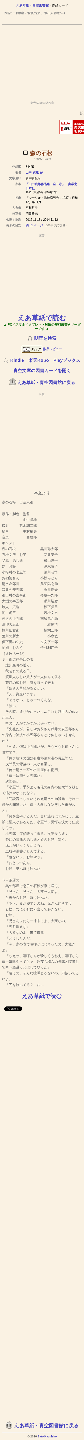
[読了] (25, 152)
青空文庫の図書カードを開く (42, 370)
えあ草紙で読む (42, 317)
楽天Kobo (38, 360)
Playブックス (66, 360)
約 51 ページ (34, 225)
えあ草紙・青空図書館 (32, 5)
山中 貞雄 (32, 172)
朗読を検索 (45, 338)
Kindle (17, 360)
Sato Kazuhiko (47, 1436)
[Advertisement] (42, 60)
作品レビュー (52, 349)
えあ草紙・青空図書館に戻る (46, 382)
